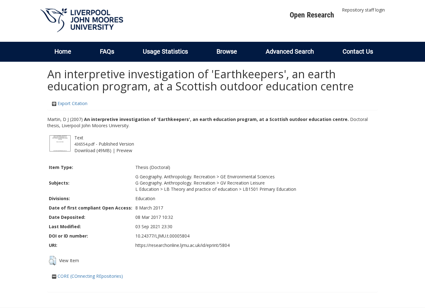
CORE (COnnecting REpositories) (89, 276)
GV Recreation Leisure (242, 183)
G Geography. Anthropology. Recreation (175, 177)
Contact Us (358, 51)
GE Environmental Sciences (247, 177)
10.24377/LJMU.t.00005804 (162, 236)
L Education (147, 189)
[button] (52, 260)
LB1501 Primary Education (269, 189)
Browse (227, 51)
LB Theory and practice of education (201, 189)
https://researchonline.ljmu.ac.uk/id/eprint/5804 (182, 245)
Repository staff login (363, 10)
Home (62, 51)
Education (145, 198)
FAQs (107, 51)
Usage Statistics (165, 51)
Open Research (312, 15)
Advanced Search (290, 51)
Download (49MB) (92, 150)
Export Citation (71, 103)
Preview (124, 150)
